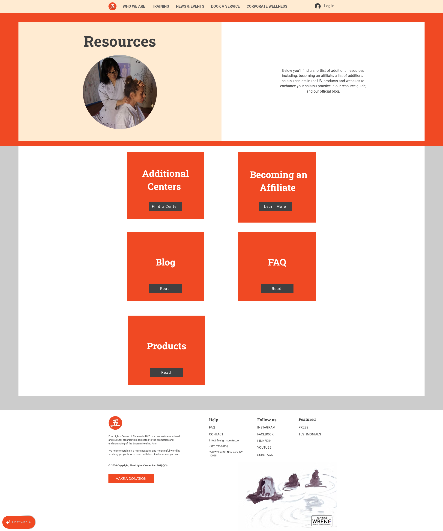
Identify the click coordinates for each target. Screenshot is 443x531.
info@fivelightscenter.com (225, 440)
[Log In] (317, 6)
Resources (120, 41)
